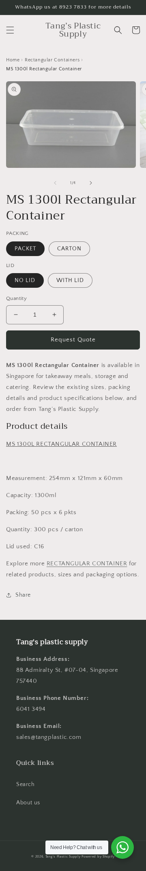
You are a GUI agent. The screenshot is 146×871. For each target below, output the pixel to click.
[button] (10, 30)
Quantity (16, 298)
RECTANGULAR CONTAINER (87, 563)
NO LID (25, 280)
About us (28, 802)
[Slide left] (55, 183)
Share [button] (23, 595)
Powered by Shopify (98, 856)
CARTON (69, 248)
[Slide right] (91, 183)
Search (25, 784)
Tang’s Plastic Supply (63, 856)
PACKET (25, 248)
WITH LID (70, 280)
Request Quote (73, 339)
